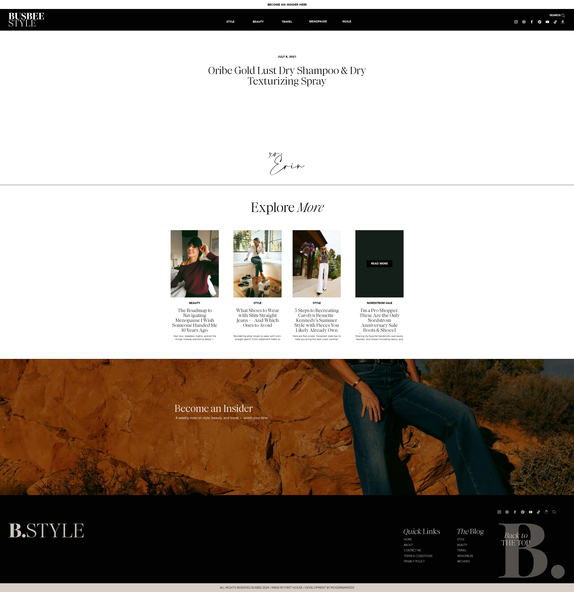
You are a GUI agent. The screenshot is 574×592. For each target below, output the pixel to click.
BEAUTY (194, 303)
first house (293, 587)
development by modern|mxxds (329, 587)
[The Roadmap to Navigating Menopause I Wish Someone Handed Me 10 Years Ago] (195, 263)
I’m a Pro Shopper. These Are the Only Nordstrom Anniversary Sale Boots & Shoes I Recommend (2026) (379, 323)
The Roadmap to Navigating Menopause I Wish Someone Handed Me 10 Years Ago (194, 320)
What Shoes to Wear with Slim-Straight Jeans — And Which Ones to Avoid (257, 318)
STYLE (258, 303)
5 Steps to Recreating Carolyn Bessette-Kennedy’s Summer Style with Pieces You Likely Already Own (316, 320)
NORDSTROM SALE (379, 303)
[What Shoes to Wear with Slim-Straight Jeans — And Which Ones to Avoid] (257, 263)
